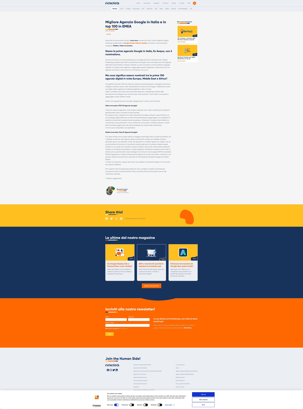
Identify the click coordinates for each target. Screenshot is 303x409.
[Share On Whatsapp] (116, 218)
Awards (108, 34)
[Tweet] (111, 219)
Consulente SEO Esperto (140, 383)
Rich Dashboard (180, 380)
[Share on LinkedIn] (121, 219)
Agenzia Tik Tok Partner (140, 374)
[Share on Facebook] (106, 218)
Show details (168, 405)
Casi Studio (147, 3)
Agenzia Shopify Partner (140, 377)
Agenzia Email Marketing (140, 368)
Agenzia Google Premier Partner (142, 364)
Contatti (181, 3)
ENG (189, 3)
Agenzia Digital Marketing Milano (185, 374)
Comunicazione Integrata (140, 380)
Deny (203, 404)
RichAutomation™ (180, 377)
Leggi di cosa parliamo (151, 286)
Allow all (203, 394)
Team (177, 368)
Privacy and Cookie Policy (183, 383)
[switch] (132, 405)
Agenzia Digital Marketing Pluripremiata (187, 371)
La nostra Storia (180, 364)
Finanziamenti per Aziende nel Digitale (144, 390)
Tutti (191, 8)
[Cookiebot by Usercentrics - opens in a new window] (97, 406)
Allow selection (203, 399)
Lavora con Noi (180, 387)
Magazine (156, 3)
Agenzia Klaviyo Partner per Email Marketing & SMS (148, 371)
